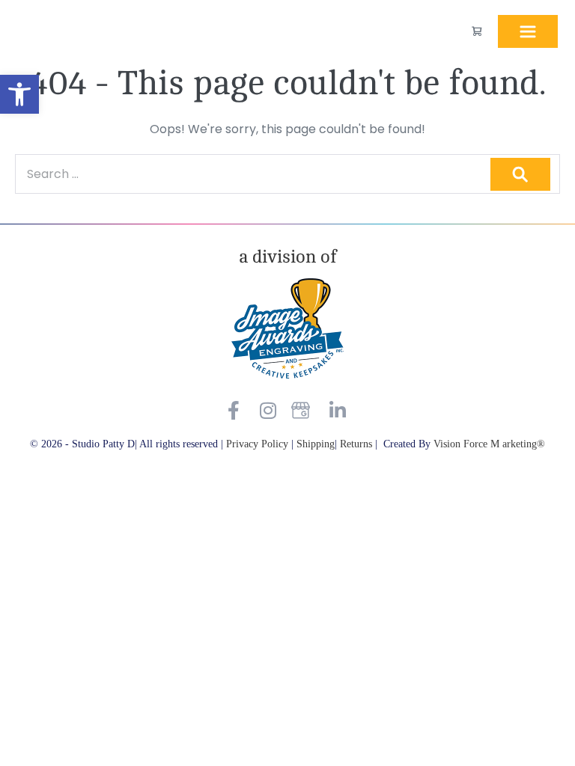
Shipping (315, 444)
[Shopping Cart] (476, 31)
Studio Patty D (53, 32)
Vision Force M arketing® (489, 444)
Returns (357, 444)
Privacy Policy (257, 444)
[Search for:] (287, 174)
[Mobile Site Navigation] (528, 31)
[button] (19, 94)
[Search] (520, 174)
